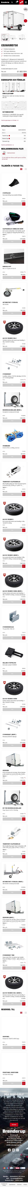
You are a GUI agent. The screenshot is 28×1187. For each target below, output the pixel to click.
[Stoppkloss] (14, 182)
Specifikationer (12, 1184)
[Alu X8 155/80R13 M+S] (14, 328)
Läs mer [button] (14, 1124)
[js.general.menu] (26, 2)
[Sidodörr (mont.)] (14, 907)
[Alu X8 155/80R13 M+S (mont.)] (14, 982)
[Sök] (12, 2)
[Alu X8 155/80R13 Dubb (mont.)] (14, 580)
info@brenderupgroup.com (14, 1145)
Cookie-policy (19, 1180)
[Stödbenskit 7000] (14, 944)
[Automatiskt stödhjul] (14, 292)
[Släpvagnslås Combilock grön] (14, 218)
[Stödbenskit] (14, 363)
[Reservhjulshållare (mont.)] (14, 399)
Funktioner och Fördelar (4, 1185)
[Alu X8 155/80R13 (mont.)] (14, 545)
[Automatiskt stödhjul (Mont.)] (14, 871)
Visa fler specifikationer (6, 145)
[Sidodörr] (14, 760)
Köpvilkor (6, 1176)
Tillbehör (25, 1184)
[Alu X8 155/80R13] (14, 509)
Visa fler (4, 234)
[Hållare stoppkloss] (14, 652)
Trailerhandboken (11, 153)
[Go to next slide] (25, 20)
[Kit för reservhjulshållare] (14, 797)
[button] (21, 169)
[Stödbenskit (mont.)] (14, 724)
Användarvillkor (9, 1180)
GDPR (7, 1178)
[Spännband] (14, 435)
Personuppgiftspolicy (16, 1178)
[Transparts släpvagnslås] (14, 471)
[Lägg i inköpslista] (25, 75)
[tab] (5, 37)
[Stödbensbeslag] (14, 616)
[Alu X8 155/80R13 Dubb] (14, 688)
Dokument (19, 1184)
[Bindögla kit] (14, 256)
